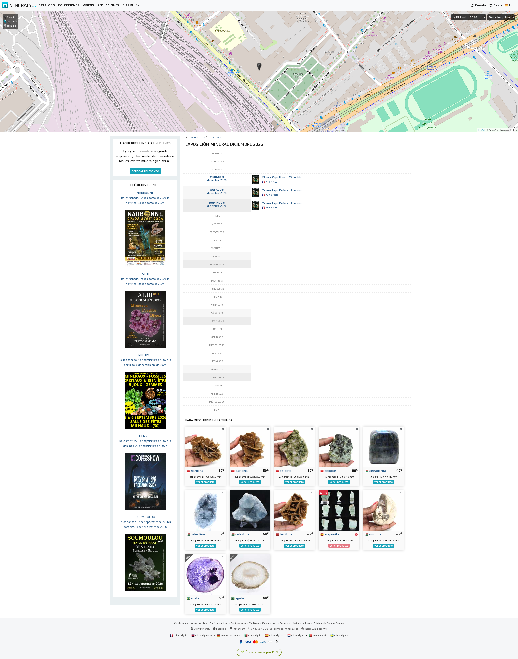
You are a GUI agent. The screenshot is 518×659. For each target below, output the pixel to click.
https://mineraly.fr (316, 628)
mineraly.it (254, 635)
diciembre (214, 137)
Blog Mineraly (201, 628)
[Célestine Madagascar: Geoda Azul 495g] (250, 510)
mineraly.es (276, 635)
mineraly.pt (319, 635)
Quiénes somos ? (241, 623)
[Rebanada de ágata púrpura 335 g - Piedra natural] (205, 574)
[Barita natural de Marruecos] (294, 510)
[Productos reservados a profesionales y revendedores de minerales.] (356, 534)
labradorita (377, 470)
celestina (197, 534)
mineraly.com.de (230, 635)
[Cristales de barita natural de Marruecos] (205, 446)
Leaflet (481, 130)
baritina (196, 470)
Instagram (238, 628)
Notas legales (199, 623)
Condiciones (181, 623)
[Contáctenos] (138, 5)
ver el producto (205, 481)
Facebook (221, 628)
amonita (374, 534)
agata (194, 598)
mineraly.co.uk (204, 635)
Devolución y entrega (265, 623)
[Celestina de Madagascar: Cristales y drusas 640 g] (205, 510)
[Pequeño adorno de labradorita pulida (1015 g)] (383, 446)
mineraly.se (341, 635)
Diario (192, 137)
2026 (202, 137)
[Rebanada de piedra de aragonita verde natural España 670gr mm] (339, 510)
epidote (285, 470)
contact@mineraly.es (286, 628)
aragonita (331, 534)
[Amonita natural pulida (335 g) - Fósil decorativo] (383, 510)
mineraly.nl (298, 635)
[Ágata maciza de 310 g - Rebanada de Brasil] (250, 574)
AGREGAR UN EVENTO (145, 171)
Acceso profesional (291, 623)
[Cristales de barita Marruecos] (250, 446)
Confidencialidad (218, 623)
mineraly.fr (180, 635)
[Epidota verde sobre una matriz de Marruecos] (294, 446)
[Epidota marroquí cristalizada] (339, 446)
